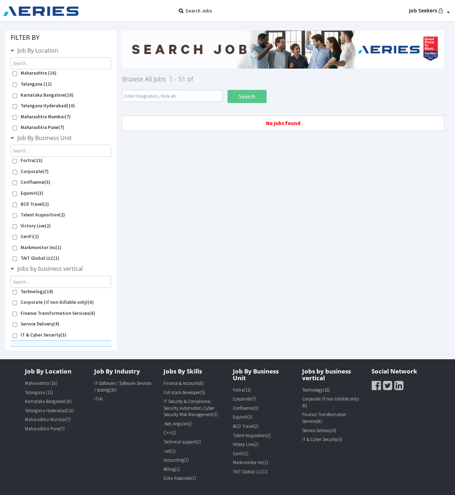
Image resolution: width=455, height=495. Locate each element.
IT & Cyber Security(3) (43, 335)
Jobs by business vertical (50, 269)
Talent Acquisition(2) (43, 215)
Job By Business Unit (44, 138)
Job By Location (37, 50)
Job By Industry (117, 371)
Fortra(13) (32, 160)
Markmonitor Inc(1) (41, 247)
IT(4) (98, 399)
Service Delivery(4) (40, 324)
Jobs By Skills (183, 371)
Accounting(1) (176, 460)
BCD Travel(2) (35, 204)
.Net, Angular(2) (178, 424)
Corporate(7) (35, 171)
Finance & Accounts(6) (184, 383)
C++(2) (170, 433)
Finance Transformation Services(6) (58, 313)
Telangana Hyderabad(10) (48, 106)
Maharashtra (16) (39, 73)
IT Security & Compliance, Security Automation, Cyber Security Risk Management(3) (191, 408)
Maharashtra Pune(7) (42, 127)
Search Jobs (197, 10)
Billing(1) (172, 469)
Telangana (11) (36, 84)
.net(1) (170, 451)
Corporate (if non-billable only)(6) (57, 302)
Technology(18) (37, 292)
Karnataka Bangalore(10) (47, 95)
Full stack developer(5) (184, 392)
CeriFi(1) (30, 236)
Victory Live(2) (36, 226)
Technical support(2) (182, 442)
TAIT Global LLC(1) (40, 258)
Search (247, 96)
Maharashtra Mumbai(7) (46, 117)
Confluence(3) (35, 182)
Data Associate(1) (180, 478)
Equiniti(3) (32, 193)
